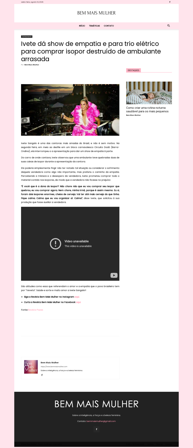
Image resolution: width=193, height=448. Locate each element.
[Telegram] (79, 76)
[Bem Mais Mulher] (96, 13)
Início (82, 25)
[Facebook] (170, 2)
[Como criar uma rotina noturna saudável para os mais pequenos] (149, 93)
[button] (168, 26)
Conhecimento (27, 37)
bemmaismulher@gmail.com (101, 421)
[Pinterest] (60, 76)
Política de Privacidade (135, 444)
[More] (86, 76)
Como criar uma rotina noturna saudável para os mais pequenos (147, 109)
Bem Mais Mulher (31, 65)
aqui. (77, 296)
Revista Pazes (35, 309)
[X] (53, 76)
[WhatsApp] (66, 76)
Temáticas (94, 25)
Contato (109, 25)
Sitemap (159, 444)
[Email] (73, 76)
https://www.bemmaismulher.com (54, 366)
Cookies (150, 444)
